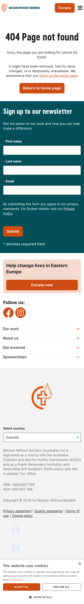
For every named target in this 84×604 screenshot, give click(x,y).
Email (8, 181)
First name (12, 141)
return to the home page (58, 76)
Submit (13, 231)
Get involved (14, 347)
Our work (11, 329)
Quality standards (49, 511)
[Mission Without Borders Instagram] (20, 312)
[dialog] (42, 582)
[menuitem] (22, 8)
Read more (17, 579)
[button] (42, 597)
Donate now (42, 285)
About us (10, 338)
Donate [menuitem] (64, 8)
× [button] (79, 563)
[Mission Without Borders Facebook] (8, 312)
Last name (12, 161)
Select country (14, 428)
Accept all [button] (21, 587)
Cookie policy (22, 516)
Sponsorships (15, 357)
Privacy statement (17, 511)
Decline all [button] (62, 587)
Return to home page (42, 88)
